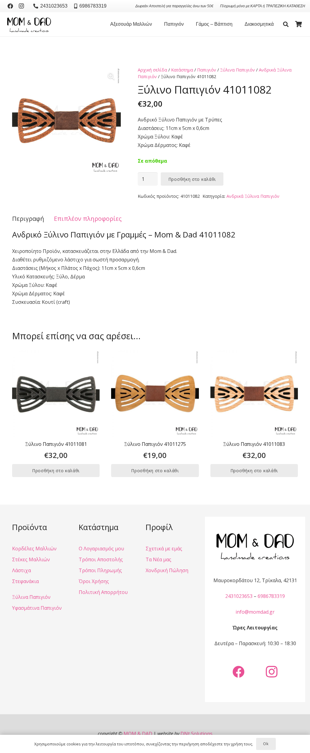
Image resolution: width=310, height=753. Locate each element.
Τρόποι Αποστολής (101, 559)
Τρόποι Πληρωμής (100, 570)
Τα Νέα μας (158, 559)
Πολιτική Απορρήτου (103, 592)
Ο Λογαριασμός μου (101, 548)
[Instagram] (21, 6)
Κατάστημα (182, 70)
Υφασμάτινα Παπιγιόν (37, 608)
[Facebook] (10, 6)
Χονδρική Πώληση (167, 570)
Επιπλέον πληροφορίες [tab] (88, 218)
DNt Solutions (196, 733)
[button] (155, 24)
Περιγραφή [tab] (28, 218)
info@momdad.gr (255, 612)
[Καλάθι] (298, 24)
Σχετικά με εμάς (164, 548)
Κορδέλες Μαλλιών (34, 548)
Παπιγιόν (206, 70)
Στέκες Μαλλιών (31, 559)
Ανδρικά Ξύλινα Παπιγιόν (252, 196)
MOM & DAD (138, 733)
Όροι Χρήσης (94, 581)
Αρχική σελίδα (152, 70)
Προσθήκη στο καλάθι (192, 179)
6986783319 (271, 596)
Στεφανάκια (25, 581)
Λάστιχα (21, 570)
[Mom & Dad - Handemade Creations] (29, 24)
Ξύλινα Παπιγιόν (237, 70)
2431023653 (238, 596)
